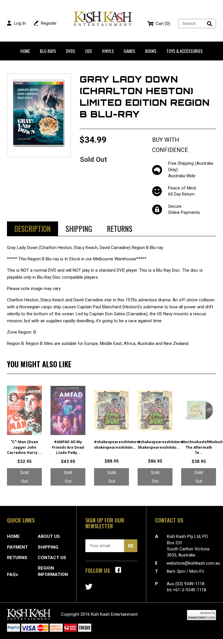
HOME (13, 536)
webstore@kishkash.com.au (193, 563)
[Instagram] (88, 587)
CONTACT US (52, 557)
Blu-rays (48, 51)
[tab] (32, 228)
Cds (88, 51)
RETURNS (17, 557)
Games (129, 51)
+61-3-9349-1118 (189, 590)
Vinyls (108, 51)
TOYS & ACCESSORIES (184, 51)
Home (25, 51)
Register (49, 23)
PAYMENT (17, 547)
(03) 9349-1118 (189, 583)
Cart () (163, 23)
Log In (20, 23)
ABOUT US (49, 536)
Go (130, 545)
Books (151, 51)
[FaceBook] (118, 570)
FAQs (12, 574)
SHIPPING (48, 547)
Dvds (70, 51)
